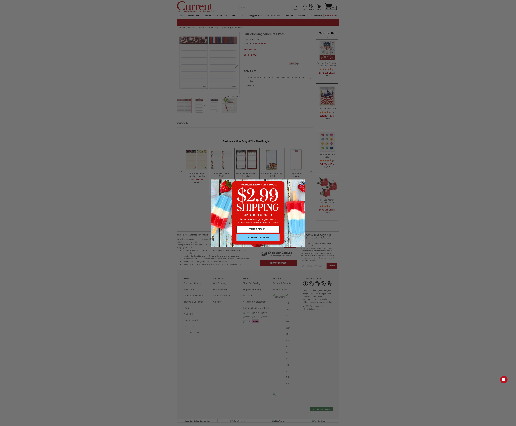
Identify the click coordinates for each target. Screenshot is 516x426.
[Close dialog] (302, 183)
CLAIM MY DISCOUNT (258, 237)
